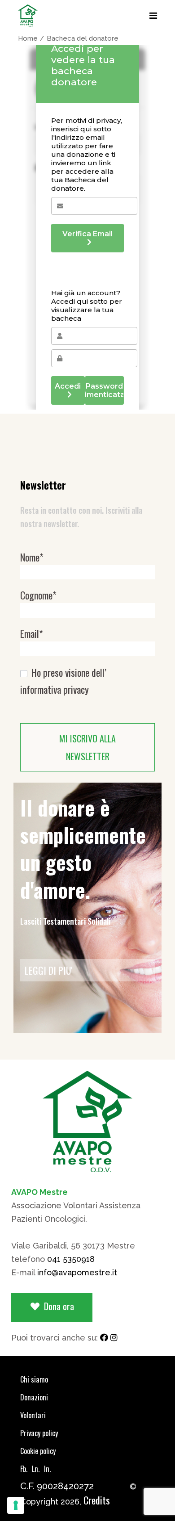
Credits (96, 1500)
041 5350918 (71, 1259)
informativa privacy (54, 689)
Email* (31, 634)
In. (47, 1468)
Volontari (33, 1415)
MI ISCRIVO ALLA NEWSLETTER (87, 747)
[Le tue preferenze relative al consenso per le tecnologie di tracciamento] (15, 1505)
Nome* (32, 557)
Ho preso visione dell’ (63, 681)
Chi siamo (34, 1379)
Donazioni (34, 1397)
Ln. (35, 1468)
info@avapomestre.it (77, 1272)
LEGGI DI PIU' (49, 970)
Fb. (23, 1468)
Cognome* (38, 595)
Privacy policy (39, 1433)
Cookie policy (38, 1451)
